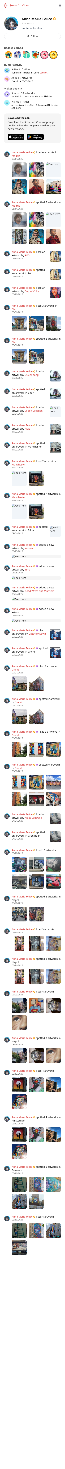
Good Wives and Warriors (39, 591)
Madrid (16, 155)
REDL (28, 255)
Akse (27, 428)
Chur (15, 309)
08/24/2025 (17, 594)
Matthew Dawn (37, 633)
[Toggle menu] (60, 5)
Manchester (19, 464)
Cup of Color (32, 291)
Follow (34, 36)
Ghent (15, 669)
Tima (28, 569)
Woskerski (30, 548)
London (43, 72)
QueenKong (32, 374)
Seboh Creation (34, 410)
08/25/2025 (17, 551)
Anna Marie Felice (22, 152)
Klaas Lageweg (33, 817)
